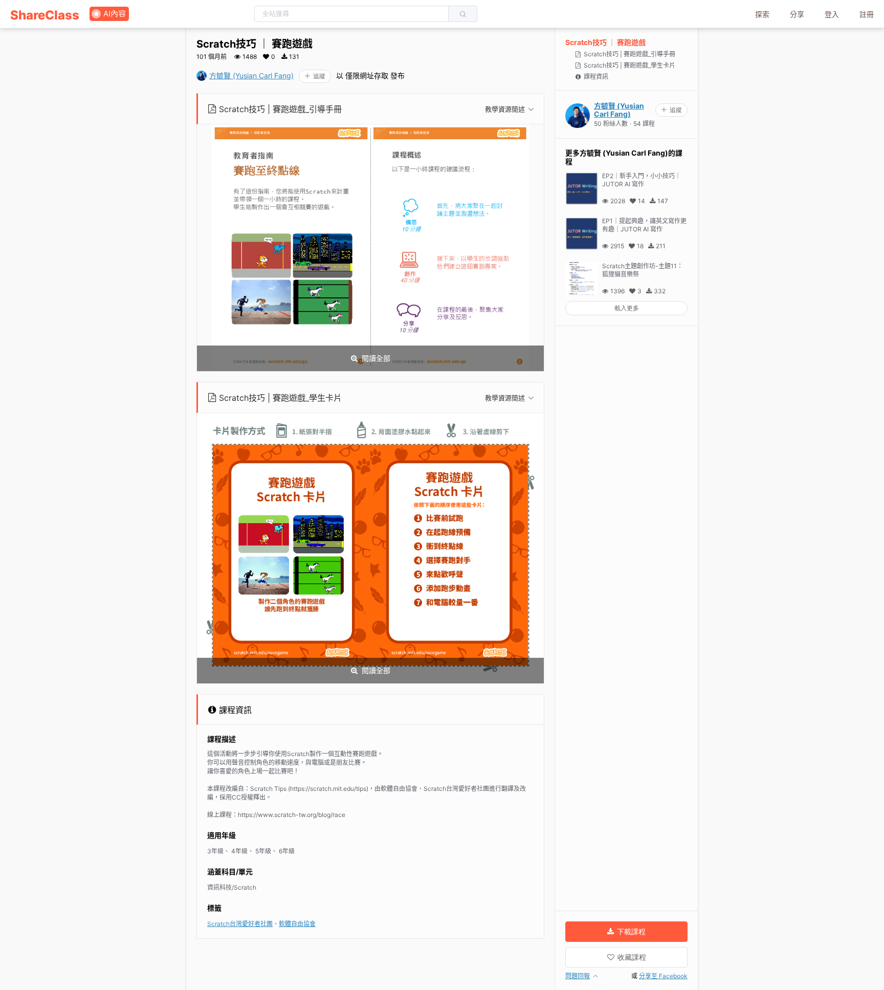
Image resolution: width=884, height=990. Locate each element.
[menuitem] (45, 14)
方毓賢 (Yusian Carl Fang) (251, 76)
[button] (371, 109)
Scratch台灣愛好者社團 (240, 924)
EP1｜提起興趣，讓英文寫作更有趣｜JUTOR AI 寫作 (644, 225)
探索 (762, 14)
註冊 (866, 14)
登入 (832, 14)
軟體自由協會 (297, 924)
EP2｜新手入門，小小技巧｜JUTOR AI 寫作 (641, 180)
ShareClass (44, 15)
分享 (797, 14)
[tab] (371, 109)
